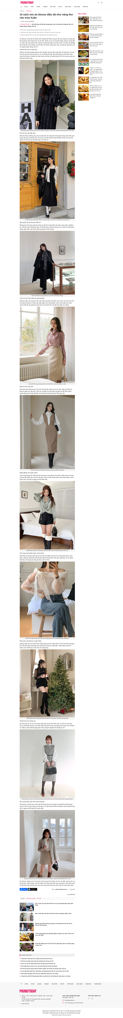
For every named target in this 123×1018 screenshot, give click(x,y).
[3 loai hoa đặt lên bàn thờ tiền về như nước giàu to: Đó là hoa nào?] (83, 45)
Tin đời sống (97, 984)
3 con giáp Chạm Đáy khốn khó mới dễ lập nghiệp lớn (95, 96)
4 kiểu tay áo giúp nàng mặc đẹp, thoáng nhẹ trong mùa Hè (36, 961)
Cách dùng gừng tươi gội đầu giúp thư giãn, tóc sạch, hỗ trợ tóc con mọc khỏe (54, 934)
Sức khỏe (53, 6)
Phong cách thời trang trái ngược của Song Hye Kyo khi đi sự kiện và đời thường (53, 924)
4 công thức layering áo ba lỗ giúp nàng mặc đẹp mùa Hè (36, 958)
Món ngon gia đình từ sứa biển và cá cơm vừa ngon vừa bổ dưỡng (96, 52)
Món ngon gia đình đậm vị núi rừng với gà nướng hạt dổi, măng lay (96, 35)
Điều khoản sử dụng (56, 1015)
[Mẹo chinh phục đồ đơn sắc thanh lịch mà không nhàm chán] (27, 917)
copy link (72, 889)
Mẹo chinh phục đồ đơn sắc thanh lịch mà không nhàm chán (53, 913)
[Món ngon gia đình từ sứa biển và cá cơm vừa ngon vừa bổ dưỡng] (83, 53)
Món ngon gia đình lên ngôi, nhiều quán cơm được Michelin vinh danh (96, 19)
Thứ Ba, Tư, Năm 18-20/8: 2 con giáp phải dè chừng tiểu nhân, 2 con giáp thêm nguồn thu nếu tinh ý (96, 71)
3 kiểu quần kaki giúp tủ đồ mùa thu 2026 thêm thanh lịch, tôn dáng (39, 973)
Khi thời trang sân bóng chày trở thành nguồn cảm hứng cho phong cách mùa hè (43, 968)
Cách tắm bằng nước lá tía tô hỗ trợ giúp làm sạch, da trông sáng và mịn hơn (54, 944)
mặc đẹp (39, 898)
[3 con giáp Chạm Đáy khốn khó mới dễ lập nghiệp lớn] (83, 97)
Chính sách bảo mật (66, 1015)
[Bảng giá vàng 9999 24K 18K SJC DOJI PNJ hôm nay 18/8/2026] (83, 28)
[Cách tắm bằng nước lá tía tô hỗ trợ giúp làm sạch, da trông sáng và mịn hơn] (27, 947)
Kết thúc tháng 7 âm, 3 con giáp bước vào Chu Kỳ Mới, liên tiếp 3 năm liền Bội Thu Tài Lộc (96, 88)
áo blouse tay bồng (30, 898)
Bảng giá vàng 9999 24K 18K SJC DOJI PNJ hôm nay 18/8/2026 (96, 27)
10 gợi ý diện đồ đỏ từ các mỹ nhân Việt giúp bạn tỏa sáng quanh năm (38, 35)
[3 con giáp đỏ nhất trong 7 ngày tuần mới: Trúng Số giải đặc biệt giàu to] (83, 62)
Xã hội (26, 6)
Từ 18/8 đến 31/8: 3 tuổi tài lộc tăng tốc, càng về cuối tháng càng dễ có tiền (96, 80)
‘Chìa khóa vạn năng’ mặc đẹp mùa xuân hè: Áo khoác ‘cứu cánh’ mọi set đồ (40, 32)
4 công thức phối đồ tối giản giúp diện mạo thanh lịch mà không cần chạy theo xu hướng (45, 976)
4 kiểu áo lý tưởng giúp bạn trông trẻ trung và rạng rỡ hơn (35, 30)
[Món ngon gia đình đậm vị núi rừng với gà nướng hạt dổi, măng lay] (83, 36)
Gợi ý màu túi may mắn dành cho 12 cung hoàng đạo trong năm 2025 (54, 904)
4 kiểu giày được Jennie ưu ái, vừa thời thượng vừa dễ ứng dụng (38, 966)
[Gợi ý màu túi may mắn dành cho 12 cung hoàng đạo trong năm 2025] (27, 907)
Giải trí (60, 6)
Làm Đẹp (45, 6)
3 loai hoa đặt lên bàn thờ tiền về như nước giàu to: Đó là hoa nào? (96, 44)
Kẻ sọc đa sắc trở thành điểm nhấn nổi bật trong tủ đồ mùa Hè (37, 963)
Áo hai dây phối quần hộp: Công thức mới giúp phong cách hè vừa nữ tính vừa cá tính (44, 971)
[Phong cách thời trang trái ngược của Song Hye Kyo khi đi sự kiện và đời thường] (27, 927)
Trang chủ (22, 11)
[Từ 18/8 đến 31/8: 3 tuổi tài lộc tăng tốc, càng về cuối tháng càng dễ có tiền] (83, 80)
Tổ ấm (32, 6)
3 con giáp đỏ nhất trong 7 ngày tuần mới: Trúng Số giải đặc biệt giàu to (96, 61)
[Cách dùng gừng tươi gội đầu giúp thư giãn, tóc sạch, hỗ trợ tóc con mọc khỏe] (27, 937)
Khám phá (85, 6)
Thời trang (68, 6)
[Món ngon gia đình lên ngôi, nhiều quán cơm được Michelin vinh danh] (83, 20)
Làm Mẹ (38, 6)
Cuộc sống (77, 6)
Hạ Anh (73, 894)
